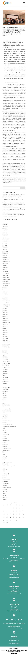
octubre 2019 (6, 365)
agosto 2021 (5, 326)
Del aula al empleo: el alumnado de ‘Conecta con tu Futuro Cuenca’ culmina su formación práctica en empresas (14, 199)
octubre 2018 (6, 379)
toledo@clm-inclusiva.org (14, 643)
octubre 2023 (6, 281)
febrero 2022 (5, 316)
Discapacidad (6, 434)
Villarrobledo (5, 497)
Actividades (5, 391)
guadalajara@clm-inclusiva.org (14, 593)
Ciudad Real (5, 414)
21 (10, 517)
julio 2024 (5, 265)
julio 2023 (5, 287)
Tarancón (5, 489)
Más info (19, 651)
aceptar (14, 653)
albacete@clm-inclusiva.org (14, 546)
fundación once (6, 450)
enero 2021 (5, 340)
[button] (24, 4)
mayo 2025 (5, 247)
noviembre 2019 (6, 363)
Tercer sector (6, 491)
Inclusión (5, 458)
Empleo (4, 436)
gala (4, 454)
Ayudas (4, 403)
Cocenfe (4, 422)
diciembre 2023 (6, 277)
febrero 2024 (5, 273)
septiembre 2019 (6, 367)
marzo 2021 (5, 336)
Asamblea (5, 401)
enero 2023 (5, 299)
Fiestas (4, 442)
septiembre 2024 (6, 261)
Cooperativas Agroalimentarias (9, 426)
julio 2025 (5, 243)
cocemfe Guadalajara (7, 420)
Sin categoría (5, 481)
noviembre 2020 (6, 344)
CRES (4, 428)
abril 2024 (5, 269)
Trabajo (4, 495)
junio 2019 (5, 373)
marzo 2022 (5, 314)
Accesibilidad (6, 389)
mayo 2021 (5, 332)
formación (5, 446)
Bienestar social (6, 405)
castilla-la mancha (6, 409)
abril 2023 (5, 293)
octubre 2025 (6, 240)
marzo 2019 (5, 377)
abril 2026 (5, 232)
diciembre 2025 (6, 238)
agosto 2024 (5, 263)
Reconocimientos (6, 479)
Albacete (5, 397)
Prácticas (5, 475)
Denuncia (5, 432)
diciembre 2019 (6, 361)
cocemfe (4, 418)
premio (4, 477)
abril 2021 (5, 334)
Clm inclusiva (5, 416)
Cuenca (4, 430)
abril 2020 (5, 356)
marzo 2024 (5, 271)
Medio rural (5, 464)
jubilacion (5, 460)
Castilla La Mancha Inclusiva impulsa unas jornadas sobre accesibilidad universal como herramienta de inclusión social (14, 209)
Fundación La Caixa (7, 448)
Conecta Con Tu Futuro (8, 424)
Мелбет (4, 499)
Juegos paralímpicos (7, 462)
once (4, 471)
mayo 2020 (5, 354)
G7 (3, 452)
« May (4, 522)
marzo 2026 (5, 234)
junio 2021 (5, 330)
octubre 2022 (6, 302)
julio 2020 (5, 350)
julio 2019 (5, 371)
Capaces (4, 407)
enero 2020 (5, 359)
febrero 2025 (5, 253)
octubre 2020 (6, 346)
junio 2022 (5, 310)
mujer (4, 468)
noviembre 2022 (6, 301)
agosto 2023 (5, 285)
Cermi (4, 412)
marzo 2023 (5, 295)
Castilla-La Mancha (7, 411)
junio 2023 (5, 289)
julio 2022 (5, 308)
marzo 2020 (5, 358)
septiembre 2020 (6, 348)
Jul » (7, 522)
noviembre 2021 (6, 322)
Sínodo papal (6, 483)
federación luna (6, 440)
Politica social (6, 473)
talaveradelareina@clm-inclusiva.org (14, 628)
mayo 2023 (5, 291)
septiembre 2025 (6, 242)
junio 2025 (5, 245)
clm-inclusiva (8, 34)
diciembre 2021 (6, 320)
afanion (4, 393)
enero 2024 (5, 275)
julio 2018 (5, 383)
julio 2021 (5, 328)
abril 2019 (5, 375)
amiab (4, 399)
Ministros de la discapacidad (9, 466)
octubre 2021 (6, 324)
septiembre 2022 (6, 304)
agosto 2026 (5, 226)
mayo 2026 (5, 230)
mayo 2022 (5, 312)
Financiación (5, 444)
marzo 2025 (5, 251)
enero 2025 (5, 255)
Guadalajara (5, 456)
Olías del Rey (5, 470)
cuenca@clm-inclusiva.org (14, 577)
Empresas (5, 438)
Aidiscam (5, 395)
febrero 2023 (5, 297)
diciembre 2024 (6, 257)
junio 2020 (5, 352)
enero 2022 (5, 318)
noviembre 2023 (6, 279)
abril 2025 (5, 249)
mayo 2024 (5, 267)
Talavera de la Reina (7, 487)
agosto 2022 (5, 306)
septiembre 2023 (6, 283)
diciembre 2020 (6, 342)
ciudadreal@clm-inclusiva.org (14, 561)
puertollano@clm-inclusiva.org (14, 610)
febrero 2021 (5, 338)
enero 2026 (5, 236)
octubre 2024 (6, 259)
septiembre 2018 (6, 381)
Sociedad (5, 485)
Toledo (4, 493)
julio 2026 (5, 228)
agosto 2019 (5, 369)
